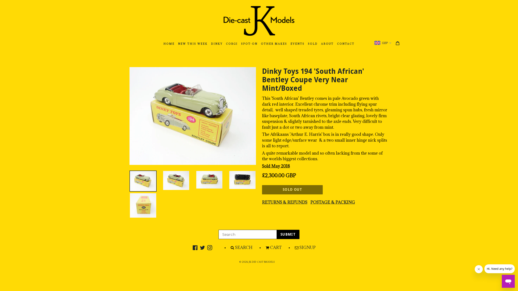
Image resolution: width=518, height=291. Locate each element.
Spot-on (249, 43)
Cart (276, 247)
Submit (288, 234)
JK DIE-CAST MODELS (262, 261)
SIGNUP (307, 247)
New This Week (193, 43)
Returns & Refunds (284, 202)
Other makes (274, 43)
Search (244, 247)
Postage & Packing (332, 202)
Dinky (217, 43)
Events (298, 43)
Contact (346, 43)
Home (169, 43)
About (327, 43)
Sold (313, 43)
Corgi (232, 43)
